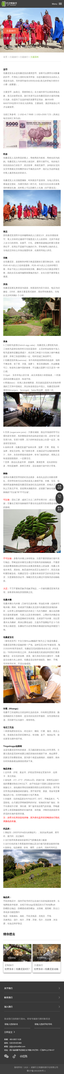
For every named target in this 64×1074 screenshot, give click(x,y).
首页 (5, 57)
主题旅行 (14, 57)
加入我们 (8, 1006)
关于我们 (8, 988)
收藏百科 (11, 47)
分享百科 (26, 47)
